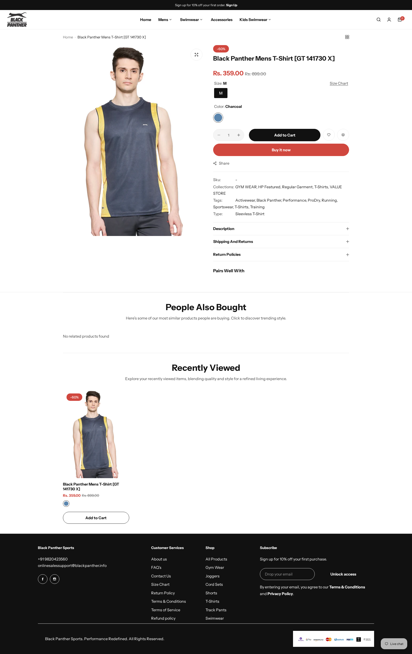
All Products (216, 559)
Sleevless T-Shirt (249, 213)
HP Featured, (270, 186)
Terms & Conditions (168, 601)
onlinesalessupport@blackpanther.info (72, 565)
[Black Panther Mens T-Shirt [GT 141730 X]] (96, 434)
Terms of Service (165, 609)
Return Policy (163, 593)
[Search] (378, 19)
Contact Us (161, 576)
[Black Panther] (17, 19)
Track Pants (216, 609)
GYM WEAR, (246, 186)
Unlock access (343, 574)
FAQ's (156, 567)
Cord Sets (214, 584)
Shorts (211, 593)
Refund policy (163, 618)
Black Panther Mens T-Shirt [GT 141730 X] (91, 486)
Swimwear (215, 618)
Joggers (213, 576)
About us (159, 559)
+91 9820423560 (53, 559)
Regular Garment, (298, 186)
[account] (389, 19)
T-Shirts (212, 601)
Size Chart (160, 584)
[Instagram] (54, 579)
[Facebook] (42, 579)
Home (68, 37)
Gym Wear (215, 567)
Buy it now (281, 149)
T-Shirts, (322, 186)
